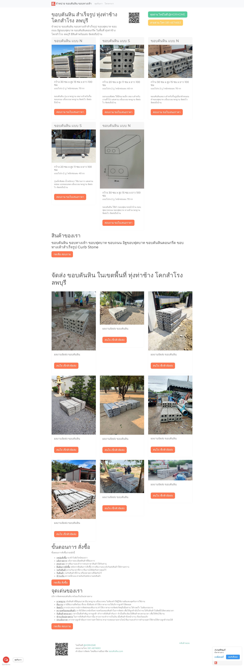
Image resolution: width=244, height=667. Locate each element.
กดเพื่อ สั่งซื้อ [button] (61, 582)
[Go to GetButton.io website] (6, 664)
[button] (134, 17)
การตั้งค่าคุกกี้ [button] (219, 657)
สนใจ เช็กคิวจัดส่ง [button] (66, 365)
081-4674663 (94, 648)
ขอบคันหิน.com (116, 651)
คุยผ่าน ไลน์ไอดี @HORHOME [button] (167, 14)
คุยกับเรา (99, 3)
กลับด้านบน (184, 643)
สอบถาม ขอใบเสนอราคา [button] (70, 112)
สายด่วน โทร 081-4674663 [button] (165, 22)
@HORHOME (89, 645)
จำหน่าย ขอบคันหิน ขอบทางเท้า (73, 3)
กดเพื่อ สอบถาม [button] (62, 254)
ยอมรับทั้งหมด (233, 657)
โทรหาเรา (109, 3)
